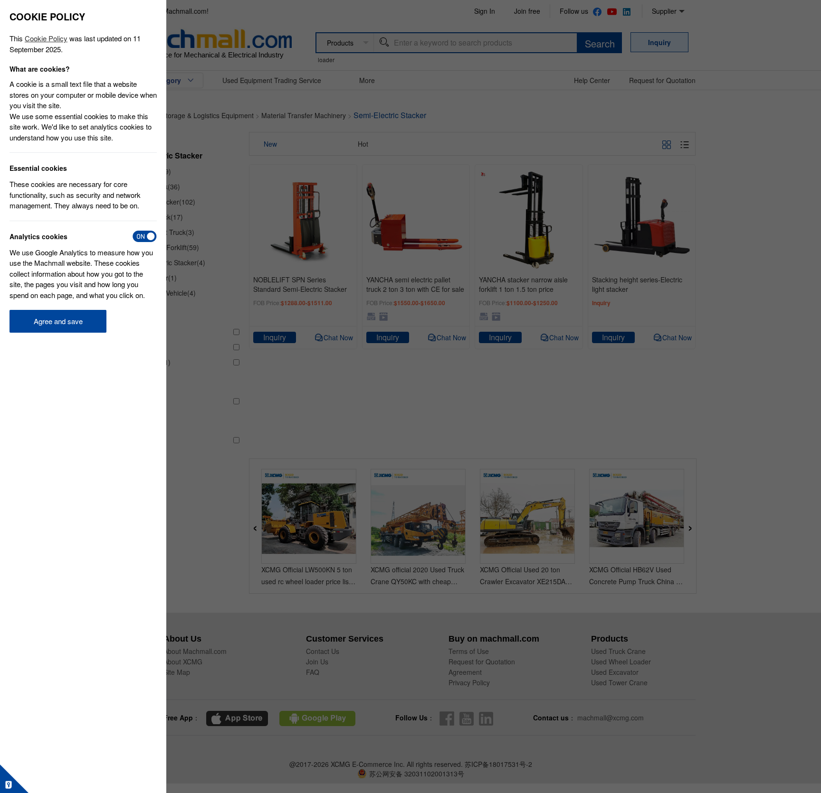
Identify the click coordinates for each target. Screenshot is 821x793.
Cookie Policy (46, 38)
